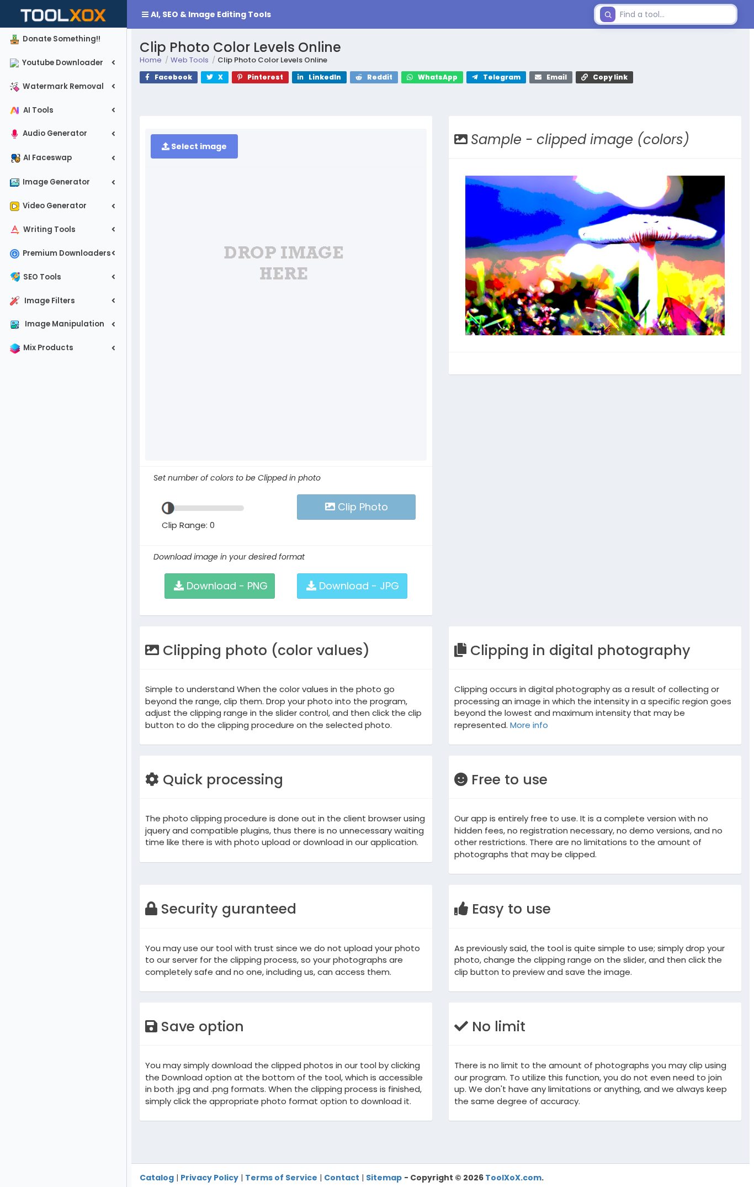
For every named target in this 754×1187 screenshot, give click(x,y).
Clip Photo (361, 507)
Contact (341, 1177)
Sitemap (384, 1177)
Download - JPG (357, 586)
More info (529, 725)
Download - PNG (226, 586)
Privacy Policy (209, 1177)
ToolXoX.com (513, 1177)
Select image (198, 146)
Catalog (157, 1177)
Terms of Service (281, 1177)
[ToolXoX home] (63, 14)
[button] (358, 14)
